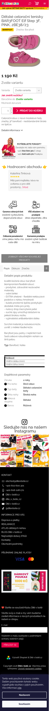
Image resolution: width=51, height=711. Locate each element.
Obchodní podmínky (12, 544)
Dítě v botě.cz (13, 494)
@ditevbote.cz (13, 508)
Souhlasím (24, 704)
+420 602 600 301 (15, 485)
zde (19, 687)
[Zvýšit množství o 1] (11, 109)
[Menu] (44, 3)
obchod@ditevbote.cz (17, 481)
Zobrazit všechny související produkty (24, 258)
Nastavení (24, 695)
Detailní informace (10, 130)
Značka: (25, 29)
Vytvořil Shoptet (19, 657)
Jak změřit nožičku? (12, 95)
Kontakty (6, 540)
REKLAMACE (8, 524)
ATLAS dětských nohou (13, 528)
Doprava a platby (10, 520)
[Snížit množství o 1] (11, 112)
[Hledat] (30, 3)
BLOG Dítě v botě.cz (11, 532)
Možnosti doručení (11, 103)
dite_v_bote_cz (13, 499)
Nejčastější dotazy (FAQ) (14, 536)
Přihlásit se (10, 645)
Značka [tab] (25, 268)
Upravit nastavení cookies (30, 668)
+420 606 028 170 (15, 490)
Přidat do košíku (31, 110)
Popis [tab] (7, 268)
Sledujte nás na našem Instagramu (25, 429)
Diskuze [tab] (16, 268)
